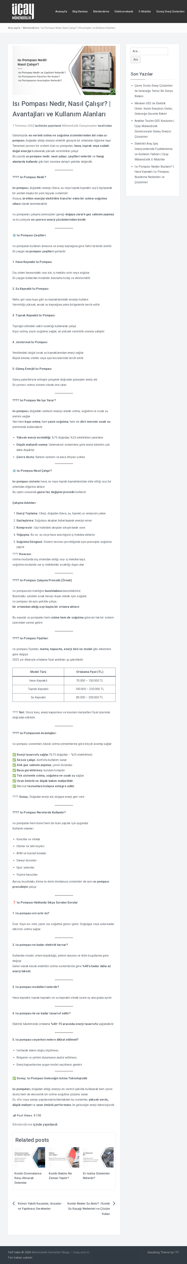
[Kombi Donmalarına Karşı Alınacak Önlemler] (29, 1157)
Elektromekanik (124, 11)
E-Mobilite (145, 11)
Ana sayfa (14, 27)
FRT (176, 1252)
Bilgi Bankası (80, 11)
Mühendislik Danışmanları (79, 125)
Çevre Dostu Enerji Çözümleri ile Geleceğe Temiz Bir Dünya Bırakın (154, 91)
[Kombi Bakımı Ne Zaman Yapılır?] (64, 1157)
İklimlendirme (101, 11)
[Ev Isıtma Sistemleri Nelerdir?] (98, 1157)
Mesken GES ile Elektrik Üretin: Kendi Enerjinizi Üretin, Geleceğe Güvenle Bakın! (154, 109)
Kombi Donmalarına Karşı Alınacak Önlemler (27, 1178)
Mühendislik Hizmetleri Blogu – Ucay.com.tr (60, 1252)
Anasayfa (61, 11)
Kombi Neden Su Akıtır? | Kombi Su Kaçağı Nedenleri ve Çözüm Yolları (88, 1209)
